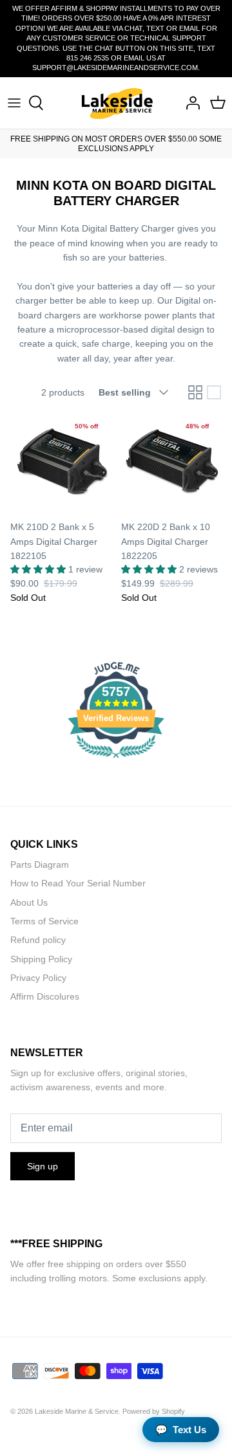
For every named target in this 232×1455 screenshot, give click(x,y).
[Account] (189, 103)
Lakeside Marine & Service (77, 1411)
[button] (39, 569)
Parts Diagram (39, 864)
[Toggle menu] (14, 103)
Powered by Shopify (153, 1411)
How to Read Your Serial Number (78, 883)
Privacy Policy (38, 978)
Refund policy (38, 940)
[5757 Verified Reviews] (116, 760)
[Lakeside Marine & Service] (116, 103)
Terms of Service (44, 921)
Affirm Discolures (44, 996)
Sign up (42, 1166)
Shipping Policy (41, 959)
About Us (29, 902)
